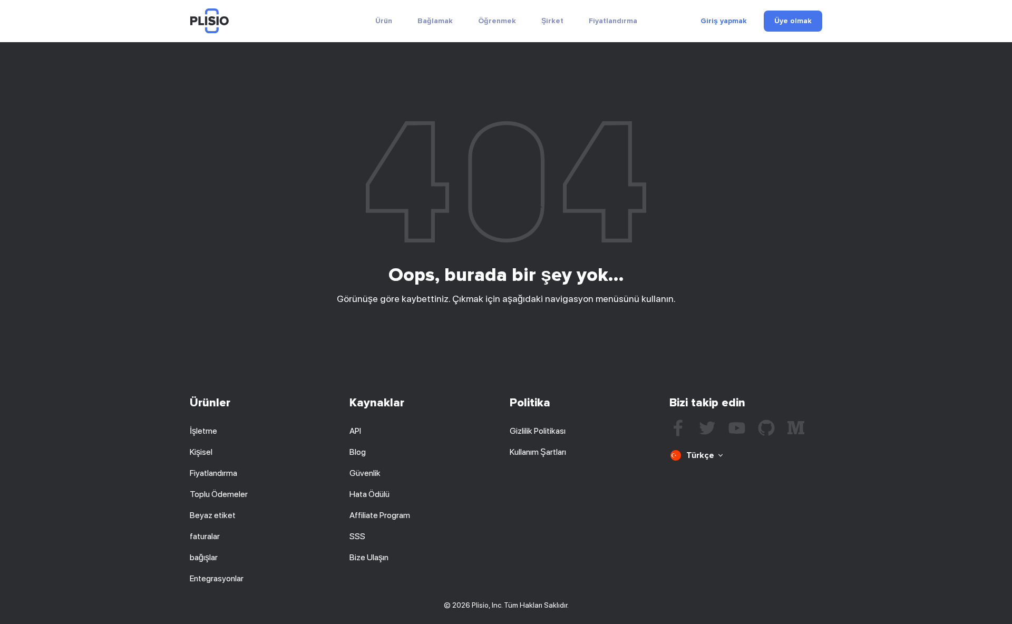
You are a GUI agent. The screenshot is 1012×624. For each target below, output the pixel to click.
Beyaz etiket (213, 515)
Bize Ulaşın (368, 557)
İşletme (203, 431)
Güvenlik (365, 473)
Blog (357, 452)
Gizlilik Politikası (538, 431)
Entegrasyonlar (217, 578)
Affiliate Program (379, 515)
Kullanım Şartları (538, 452)
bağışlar (204, 557)
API (355, 431)
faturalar (205, 536)
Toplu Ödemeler (219, 494)
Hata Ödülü (369, 494)
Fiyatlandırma (613, 20)
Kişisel (201, 452)
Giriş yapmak (723, 21)
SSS (357, 536)
